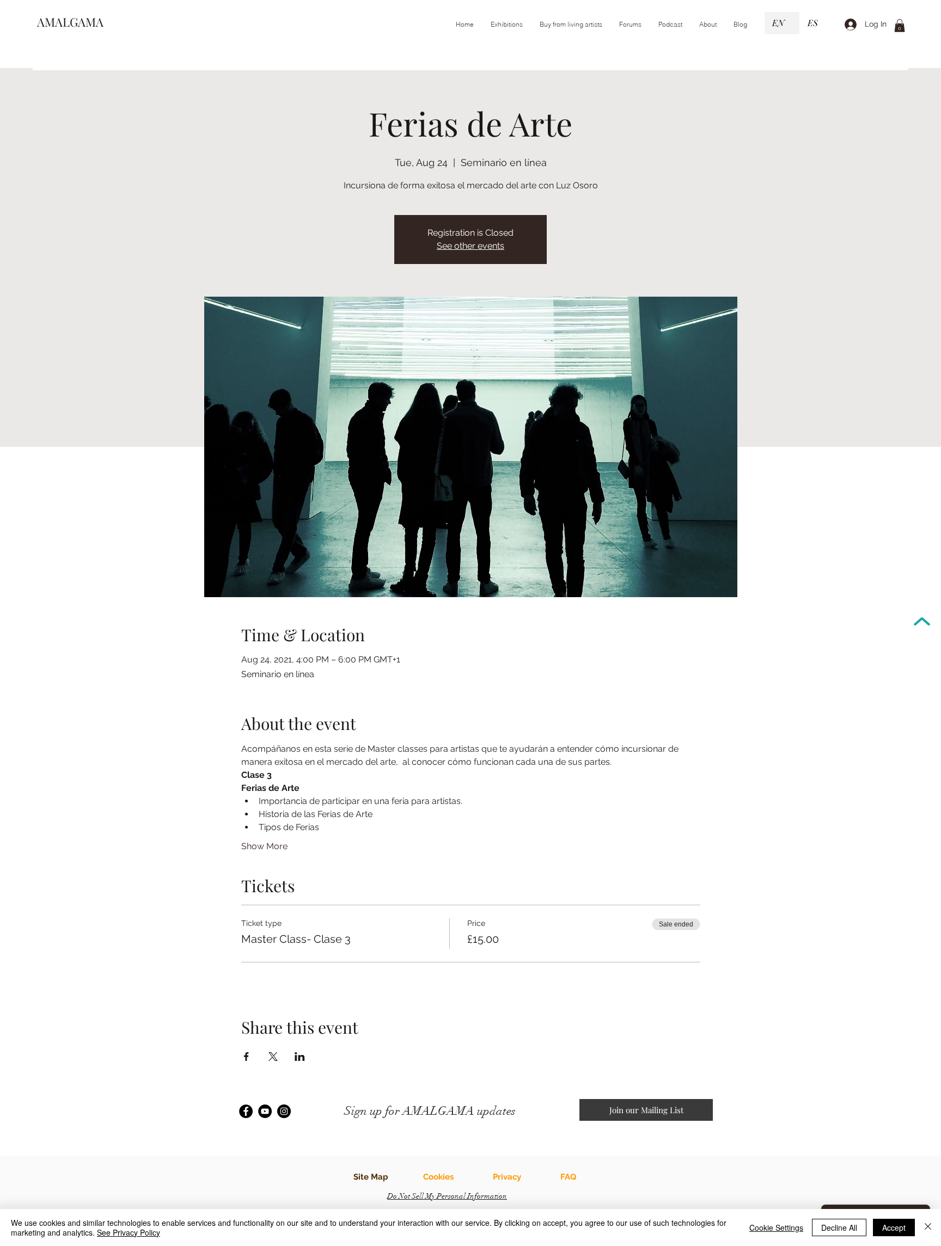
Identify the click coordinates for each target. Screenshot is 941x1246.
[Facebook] (246, 1111)
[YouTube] (265, 1111)
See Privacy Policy (128, 1232)
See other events (470, 246)
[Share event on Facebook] (246, 1056)
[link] (899, 25)
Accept (894, 1227)
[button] (506, 24)
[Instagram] (284, 1111)
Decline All (839, 1227)
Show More (264, 846)
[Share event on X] (273, 1056)
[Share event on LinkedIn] (300, 1056)
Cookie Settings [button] (776, 1227)
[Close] (927, 1227)
